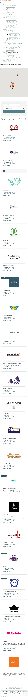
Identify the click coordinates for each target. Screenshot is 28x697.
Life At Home (6, 413)
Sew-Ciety (5, 566)
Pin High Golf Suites (7, 514)
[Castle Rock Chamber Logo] (5, 0)
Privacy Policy (4, 690)
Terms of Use (11, 690)
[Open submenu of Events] (6, 29)
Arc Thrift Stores (7, 135)
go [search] (14, 111)
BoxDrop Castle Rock (8, 160)
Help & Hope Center (7, 388)
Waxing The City (7, 670)
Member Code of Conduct (21, 690)
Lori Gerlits (5, 64)
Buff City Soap (6, 190)
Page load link (3, 696)
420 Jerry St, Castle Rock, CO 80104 (14, 687)
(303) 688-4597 (9, 688)
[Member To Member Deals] (4, 171)
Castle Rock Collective (8, 215)
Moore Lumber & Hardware (9, 438)
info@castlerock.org (18, 688)
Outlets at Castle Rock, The (9, 488)
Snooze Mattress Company (9, 591)
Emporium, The (6, 290)
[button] (12, 87)
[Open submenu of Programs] (7, 42)
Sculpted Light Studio (8, 542)
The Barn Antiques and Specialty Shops (12, 616)
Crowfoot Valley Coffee (8, 265)
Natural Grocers (6, 463)
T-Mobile (5, 641)
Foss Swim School (7, 315)
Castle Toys (5, 240)
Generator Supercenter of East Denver (12, 363)
